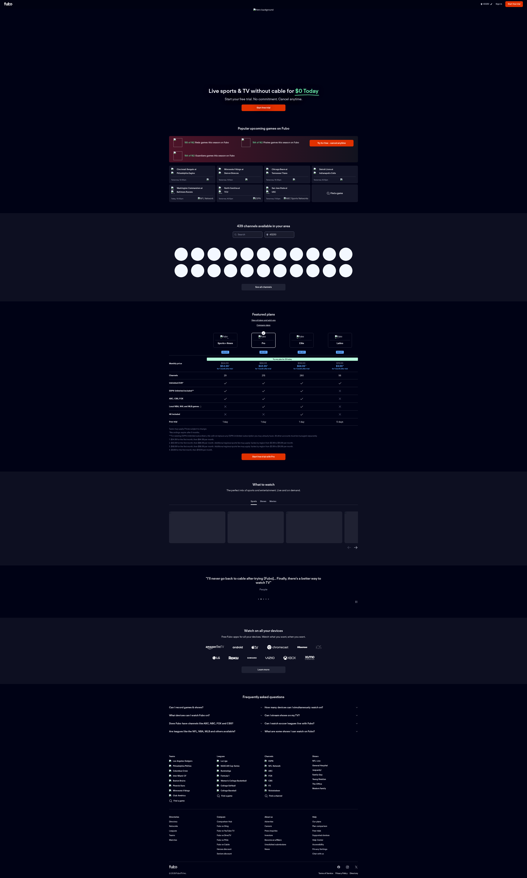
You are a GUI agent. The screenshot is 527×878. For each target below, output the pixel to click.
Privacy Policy (341, 869)
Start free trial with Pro (263, 456)
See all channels (263, 287)
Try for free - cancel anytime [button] (331, 143)
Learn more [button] (263, 665)
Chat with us (318, 850)
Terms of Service (326, 869)
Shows (263, 501)
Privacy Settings (319, 845)
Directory (354, 869)
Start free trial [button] (514, 4)
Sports (254, 501)
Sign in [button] (499, 4)
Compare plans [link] (263, 325)
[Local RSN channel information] (200, 407)
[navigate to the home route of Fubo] (8, 4)
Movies (273, 501)
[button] (263, 107)
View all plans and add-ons (263, 320)
